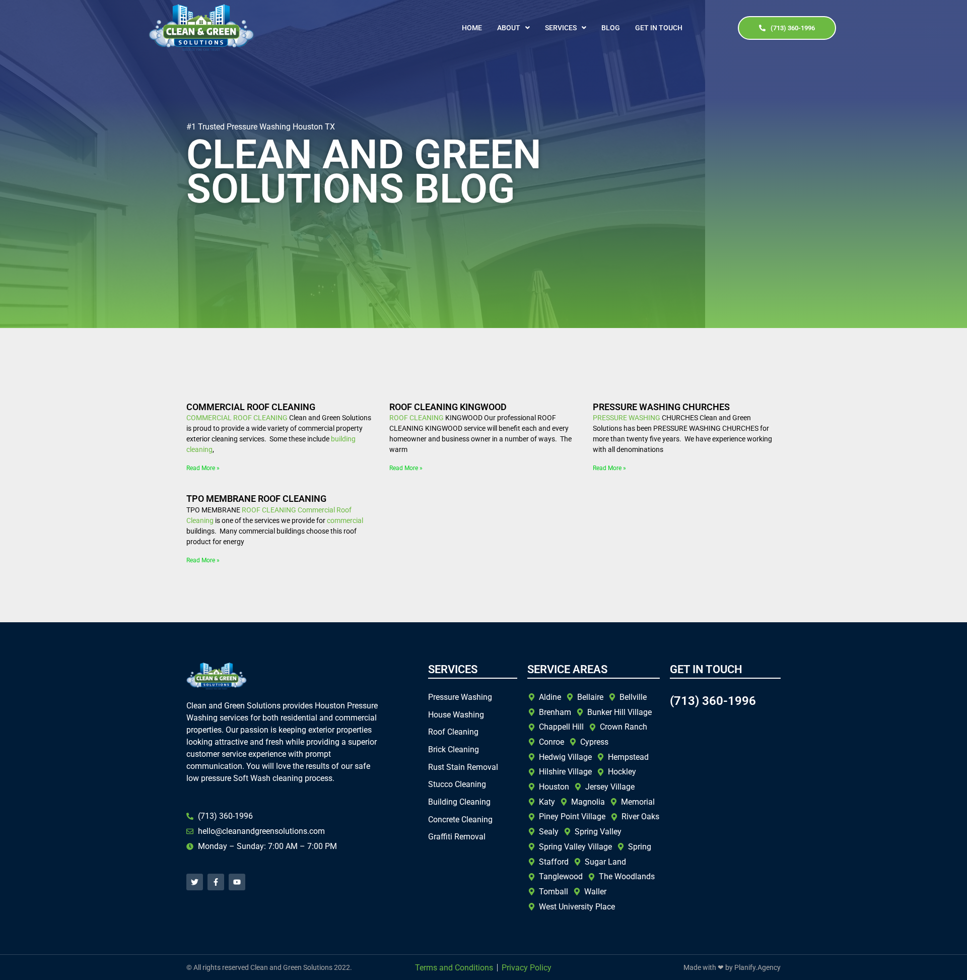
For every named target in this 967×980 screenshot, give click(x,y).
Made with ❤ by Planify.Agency (732, 967)
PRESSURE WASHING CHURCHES (661, 407)
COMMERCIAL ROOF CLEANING (250, 407)
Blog (610, 28)
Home (472, 28)
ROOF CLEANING (260, 418)
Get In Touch (658, 28)
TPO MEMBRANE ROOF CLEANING (256, 498)
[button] (513, 28)
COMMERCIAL (209, 418)
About (508, 28)
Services (561, 28)
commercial (345, 520)
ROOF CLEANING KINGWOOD (448, 407)
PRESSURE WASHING (626, 418)
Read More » (203, 468)
